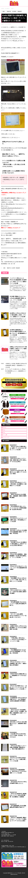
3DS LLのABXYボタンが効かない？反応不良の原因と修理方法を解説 (18, 591)
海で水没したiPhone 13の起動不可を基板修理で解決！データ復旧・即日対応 (18, 532)
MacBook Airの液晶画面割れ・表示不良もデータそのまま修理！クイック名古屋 (18, 771)
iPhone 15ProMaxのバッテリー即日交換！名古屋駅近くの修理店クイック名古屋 (18, 484)
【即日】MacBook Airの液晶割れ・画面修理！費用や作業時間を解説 (18, 496)
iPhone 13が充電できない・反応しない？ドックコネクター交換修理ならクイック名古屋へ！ (18, 687)
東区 (3, 268)
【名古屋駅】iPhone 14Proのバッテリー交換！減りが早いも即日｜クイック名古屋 (18, 580)
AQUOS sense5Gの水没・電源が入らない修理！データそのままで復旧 (18, 472)
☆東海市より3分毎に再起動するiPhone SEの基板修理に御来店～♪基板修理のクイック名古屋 (16, 365)
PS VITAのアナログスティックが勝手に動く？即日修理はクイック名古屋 (18, 520)
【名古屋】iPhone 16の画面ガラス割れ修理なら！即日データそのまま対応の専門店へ (18, 544)
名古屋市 (13, 268)
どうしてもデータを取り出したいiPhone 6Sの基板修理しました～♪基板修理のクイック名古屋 (15, 371)
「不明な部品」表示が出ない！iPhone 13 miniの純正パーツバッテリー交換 (18, 639)
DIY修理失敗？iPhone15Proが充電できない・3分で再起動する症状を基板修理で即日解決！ (18, 699)
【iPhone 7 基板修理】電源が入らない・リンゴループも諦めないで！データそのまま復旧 (18, 819)
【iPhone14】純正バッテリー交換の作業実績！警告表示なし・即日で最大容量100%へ (18, 747)
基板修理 (18, 268)
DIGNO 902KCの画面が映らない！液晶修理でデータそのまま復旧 (18, 675)
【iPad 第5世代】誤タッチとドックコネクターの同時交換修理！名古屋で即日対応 (18, 508)
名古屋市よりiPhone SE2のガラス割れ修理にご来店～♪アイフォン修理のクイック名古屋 (18, 315)
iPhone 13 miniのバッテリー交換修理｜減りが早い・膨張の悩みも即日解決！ (18, 663)
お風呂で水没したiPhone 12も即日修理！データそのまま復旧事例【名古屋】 (18, 627)
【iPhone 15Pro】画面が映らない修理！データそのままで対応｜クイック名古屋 (18, 448)
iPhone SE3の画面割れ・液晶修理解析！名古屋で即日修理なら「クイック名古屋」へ (18, 556)
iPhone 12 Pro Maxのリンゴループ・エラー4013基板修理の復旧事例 (18, 568)
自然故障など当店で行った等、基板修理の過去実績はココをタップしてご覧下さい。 (13, 179)
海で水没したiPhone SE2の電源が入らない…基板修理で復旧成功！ (18, 723)
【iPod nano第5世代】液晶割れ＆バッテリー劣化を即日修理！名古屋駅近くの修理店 (18, 795)
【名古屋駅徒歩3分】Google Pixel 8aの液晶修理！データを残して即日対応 (18, 651)
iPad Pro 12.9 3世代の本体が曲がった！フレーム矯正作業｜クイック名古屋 (18, 759)
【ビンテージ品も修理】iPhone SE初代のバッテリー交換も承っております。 (18, 615)
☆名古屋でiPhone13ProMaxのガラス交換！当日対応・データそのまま (18, 735)
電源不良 (8, 268)
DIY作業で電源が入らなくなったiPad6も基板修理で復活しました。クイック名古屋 (18, 298)
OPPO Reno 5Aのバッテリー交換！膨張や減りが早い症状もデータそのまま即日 (18, 460)
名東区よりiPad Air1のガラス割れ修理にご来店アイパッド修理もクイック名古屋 (18, 348)
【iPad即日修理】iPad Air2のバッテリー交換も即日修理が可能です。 (18, 603)
